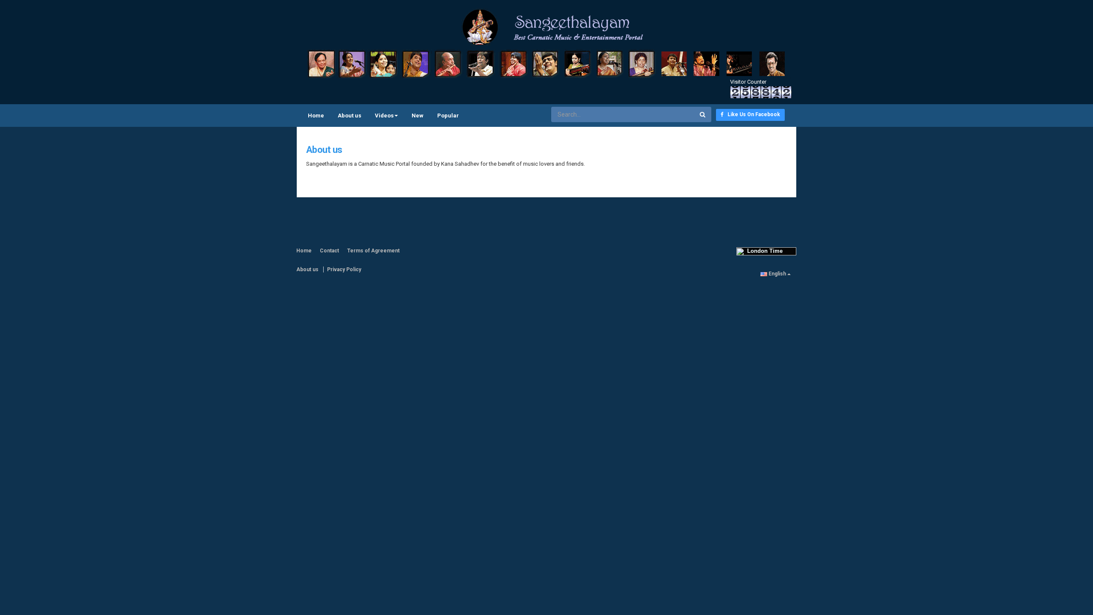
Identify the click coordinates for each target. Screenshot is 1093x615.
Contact (329, 251)
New (418, 115)
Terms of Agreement (373, 251)
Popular (448, 115)
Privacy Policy (344, 269)
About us (349, 115)
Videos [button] (384, 115)
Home (316, 115)
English (777, 274)
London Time (763, 251)
